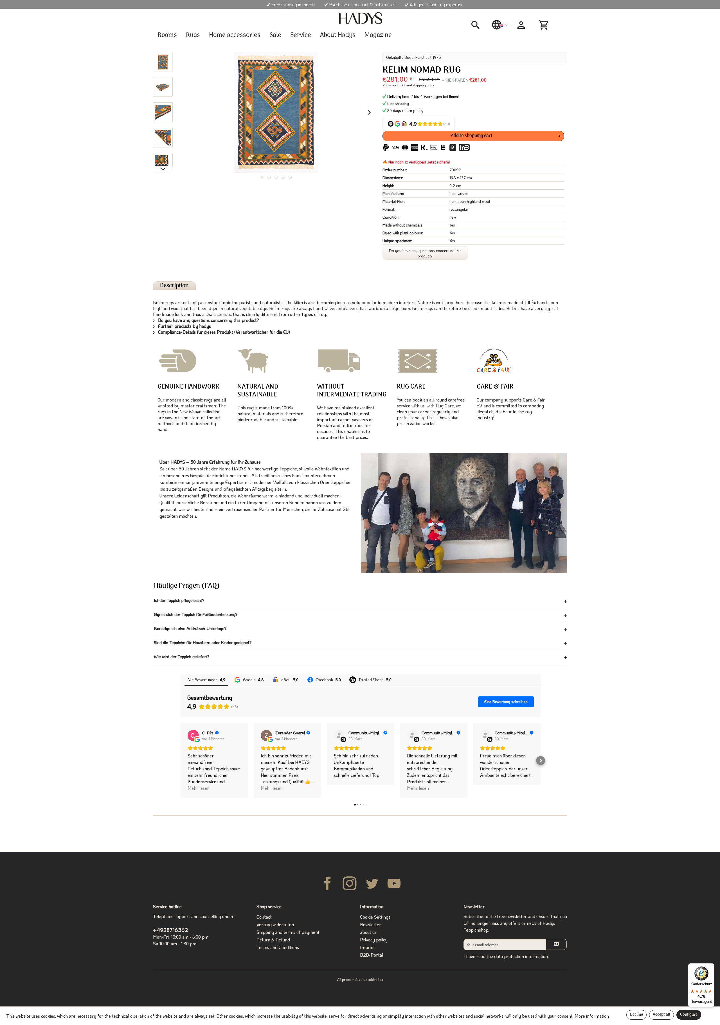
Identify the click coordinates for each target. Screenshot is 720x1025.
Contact (264, 917)
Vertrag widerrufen (275, 924)
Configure (689, 1014)
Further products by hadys (184, 326)
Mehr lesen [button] (199, 788)
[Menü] (711, 966)
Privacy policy (374, 940)
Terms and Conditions (277, 947)
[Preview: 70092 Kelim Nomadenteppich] (163, 61)
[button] (180, 760)
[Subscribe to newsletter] (556, 944)
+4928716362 (170, 929)
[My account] (521, 25)
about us (368, 932)
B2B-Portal (371, 955)
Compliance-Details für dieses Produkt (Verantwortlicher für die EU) (223, 332)
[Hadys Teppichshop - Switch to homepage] (359, 18)
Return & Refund (273, 940)
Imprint (367, 947)
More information (592, 1016)
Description (174, 285)
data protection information (521, 956)
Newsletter (370, 924)
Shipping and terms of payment (288, 932)
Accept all (661, 1014)
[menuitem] (478, 25)
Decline (636, 1014)
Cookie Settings (375, 917)
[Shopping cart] (544, 25)
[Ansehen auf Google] (193, 735)
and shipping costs (420, 85)
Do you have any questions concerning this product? (425, 253)
